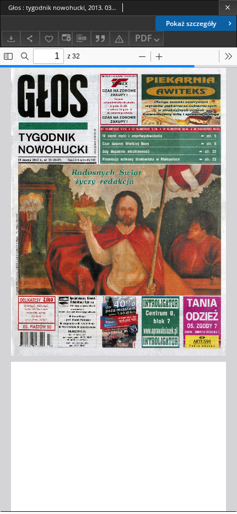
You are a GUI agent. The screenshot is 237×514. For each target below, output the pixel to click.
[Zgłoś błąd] (119, 38)
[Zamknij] (228, 7)
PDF (143, 38)
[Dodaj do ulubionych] (49, 38)
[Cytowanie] (100, 38)
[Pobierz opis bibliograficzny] (81, 38)
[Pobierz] (11, 38)
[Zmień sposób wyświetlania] (65, 38)
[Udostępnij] (29, 38)
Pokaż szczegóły (191, 23)
